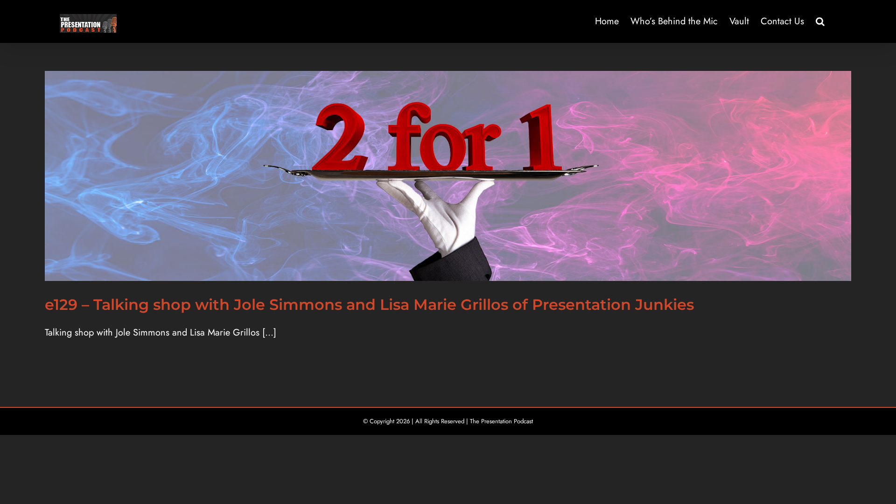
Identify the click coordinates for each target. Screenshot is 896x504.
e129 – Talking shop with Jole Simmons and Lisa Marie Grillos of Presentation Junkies (369, 304)
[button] (820, 21)
